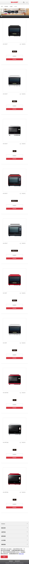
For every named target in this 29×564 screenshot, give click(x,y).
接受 (4, 556)
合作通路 (3, 540)
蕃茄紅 (14, 300)
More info (21, 553)
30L (14, 449)
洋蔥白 (14, 350)
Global (3, 523)
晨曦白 (14, 101)
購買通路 (14, 59)
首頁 (2, 6)
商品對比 (24, 44)
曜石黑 (14, 51)
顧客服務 (3, 536)
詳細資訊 (14, 56)
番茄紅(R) (14, 200)
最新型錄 (3, 544)
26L (14, 151)
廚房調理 (6, 6)
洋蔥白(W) (14, 250)
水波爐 (11, 6)
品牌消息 (3, 532)
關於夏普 (3, 528)
